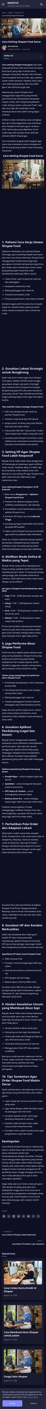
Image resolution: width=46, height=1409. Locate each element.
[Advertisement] (23, 213)
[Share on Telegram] (28, 1216)
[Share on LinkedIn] (14, 1216)
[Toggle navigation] (3, 4)
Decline (34, 1403)
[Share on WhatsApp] (24, 1216)
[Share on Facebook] (4, 1216)
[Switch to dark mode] (41, 4)
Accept (12, 1403)
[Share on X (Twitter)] (9, 1216)
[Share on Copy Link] (38, 1216)
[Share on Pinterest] (19, 1216)
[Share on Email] (33, 1216)
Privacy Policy (32, 1397)
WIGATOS (12, 2)
